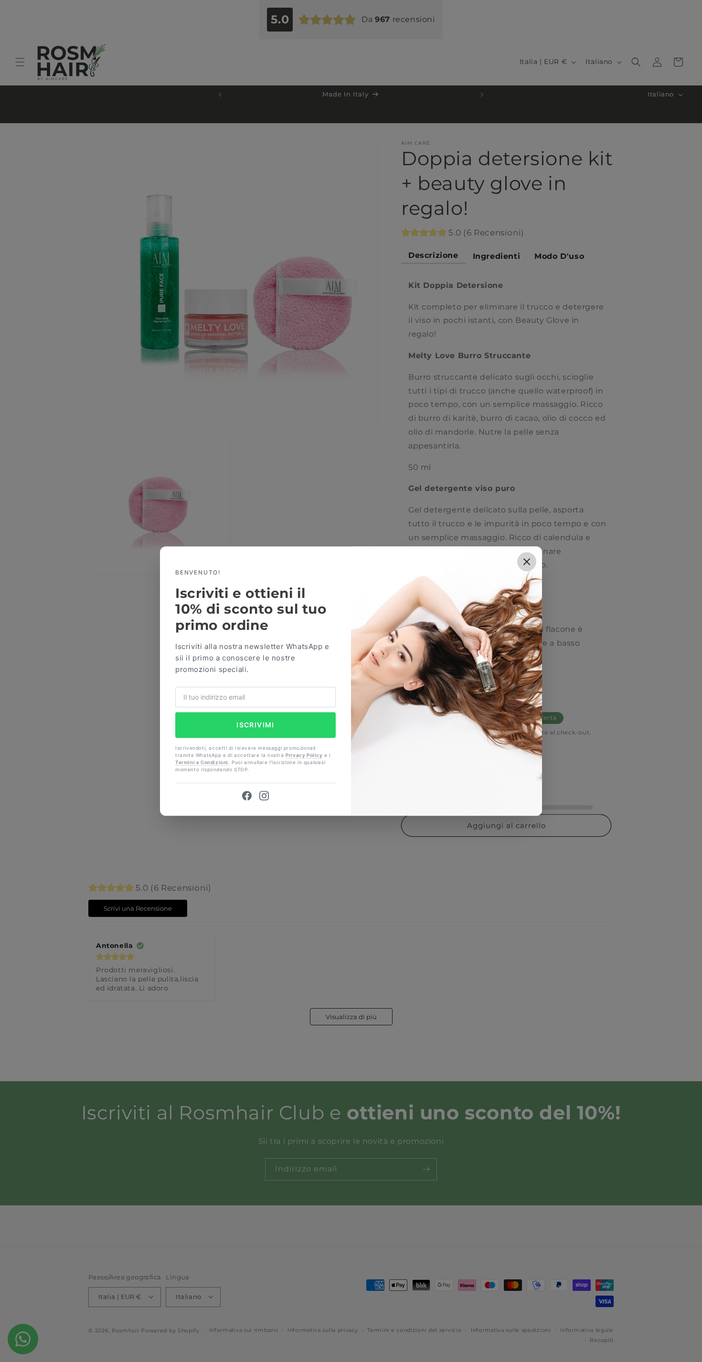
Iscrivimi (255, 725)
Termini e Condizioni (201, 762)
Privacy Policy (304, 755)
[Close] (526, 561)
